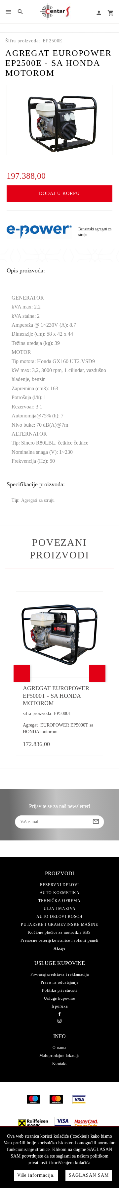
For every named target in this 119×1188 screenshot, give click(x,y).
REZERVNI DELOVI (59, 884)
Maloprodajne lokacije (59, 1055)
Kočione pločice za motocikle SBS (59, 932)
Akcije (59, 948)
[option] (59, 120)
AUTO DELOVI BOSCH (59, 916)
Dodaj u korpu (59, 193)
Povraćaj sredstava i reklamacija (59, 974)
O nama (59, 1047)
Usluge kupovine (59, 998)
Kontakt (59, 1063)
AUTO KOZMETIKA (60, 892)
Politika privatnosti (59, 990)
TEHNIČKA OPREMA (59, 900)
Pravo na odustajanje (60, 982)
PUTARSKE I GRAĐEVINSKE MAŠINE (59, 924)
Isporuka (60, 1006)
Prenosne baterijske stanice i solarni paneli (59, 940)
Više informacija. (36, 1175)
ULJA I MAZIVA (60, 908)
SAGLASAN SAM (89, 1175)
